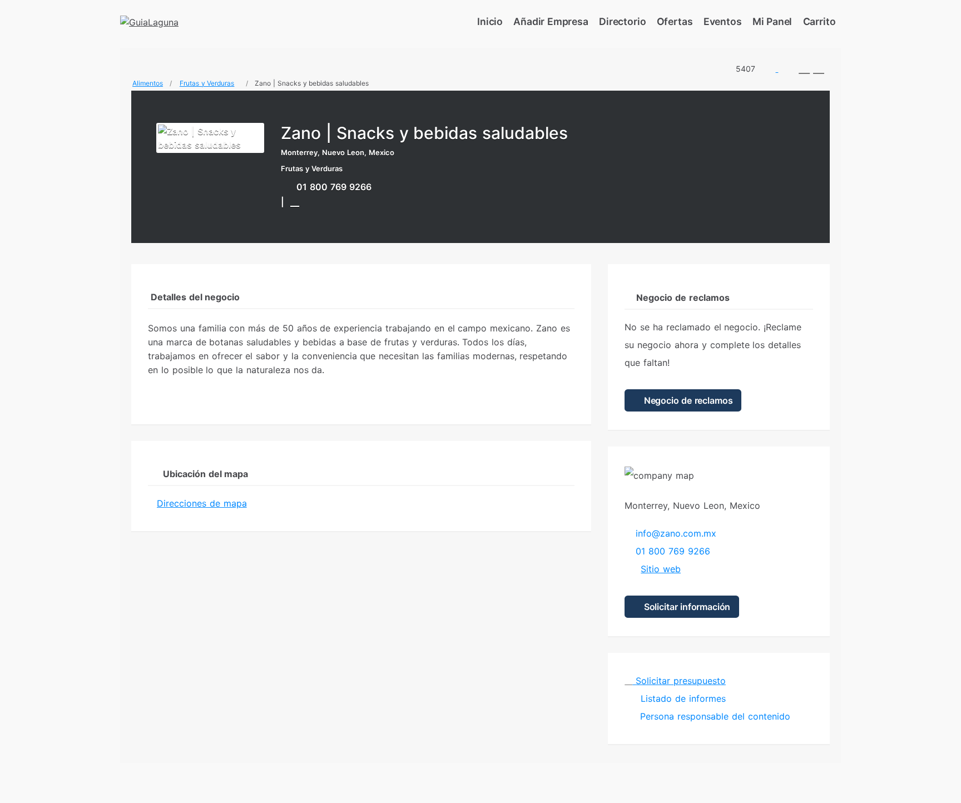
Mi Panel (772, 21)
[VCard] (818, 68)
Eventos (723, 21)
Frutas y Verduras (207, 83)
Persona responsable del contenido (715, 716)
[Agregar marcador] (295, 201)
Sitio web (661, 568)
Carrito (819, 21)
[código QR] (804, 68)
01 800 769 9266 (333, 186)
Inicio (490, 21)
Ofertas (675, 21)
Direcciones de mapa (202, 503)
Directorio (622, 21)
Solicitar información (685, 606)
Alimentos (147, 83)
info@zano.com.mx (676, 533)
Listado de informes (681, 698)
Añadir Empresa (550, 21)
